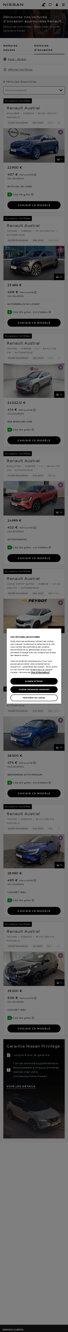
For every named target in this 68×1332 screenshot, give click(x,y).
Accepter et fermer (34, 681)
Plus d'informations (40, 672)
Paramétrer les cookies (34, 698)
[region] (34, 665)
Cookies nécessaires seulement (34, 689)
